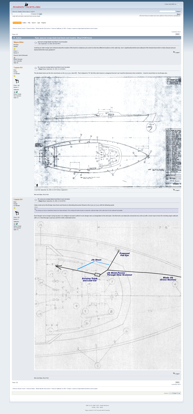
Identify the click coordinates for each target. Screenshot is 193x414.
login (27, 11)
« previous (174, 31)
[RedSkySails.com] (17, 92)
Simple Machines (104, 405)
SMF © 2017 (96, 405)
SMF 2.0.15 (89, 405)
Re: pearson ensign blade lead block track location (54, 67)
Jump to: (166, 393)
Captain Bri (18, 67)
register (33, 11)
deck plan (68, 73)
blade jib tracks (94, 205)
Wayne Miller (19, 42)
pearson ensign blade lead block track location (52, 42)
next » (179, 31)
